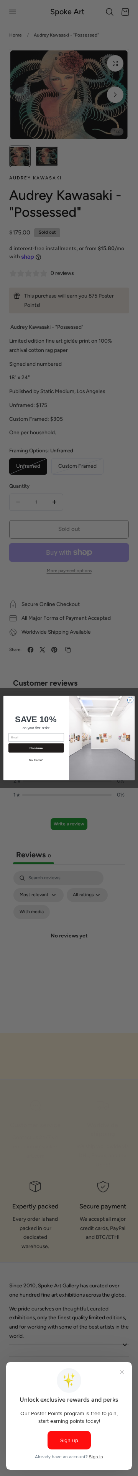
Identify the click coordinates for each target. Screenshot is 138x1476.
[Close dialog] (130, 700)
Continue (36, 748)
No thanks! (36, 760)
